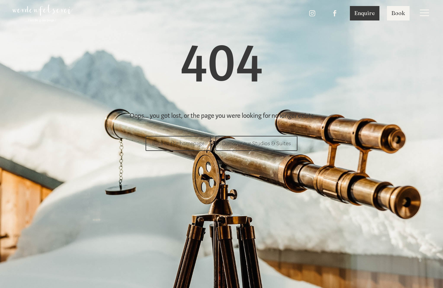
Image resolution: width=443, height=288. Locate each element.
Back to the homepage (178, 143)
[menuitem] (42, 13)
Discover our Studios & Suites (256, 143)
